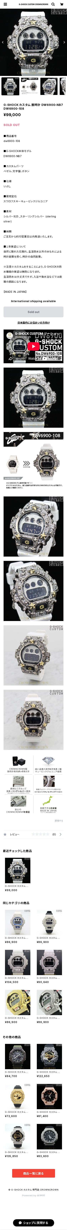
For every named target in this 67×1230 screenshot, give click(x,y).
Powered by (29, 1195)
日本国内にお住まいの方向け (34, 322)
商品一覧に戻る (33, 1173)
